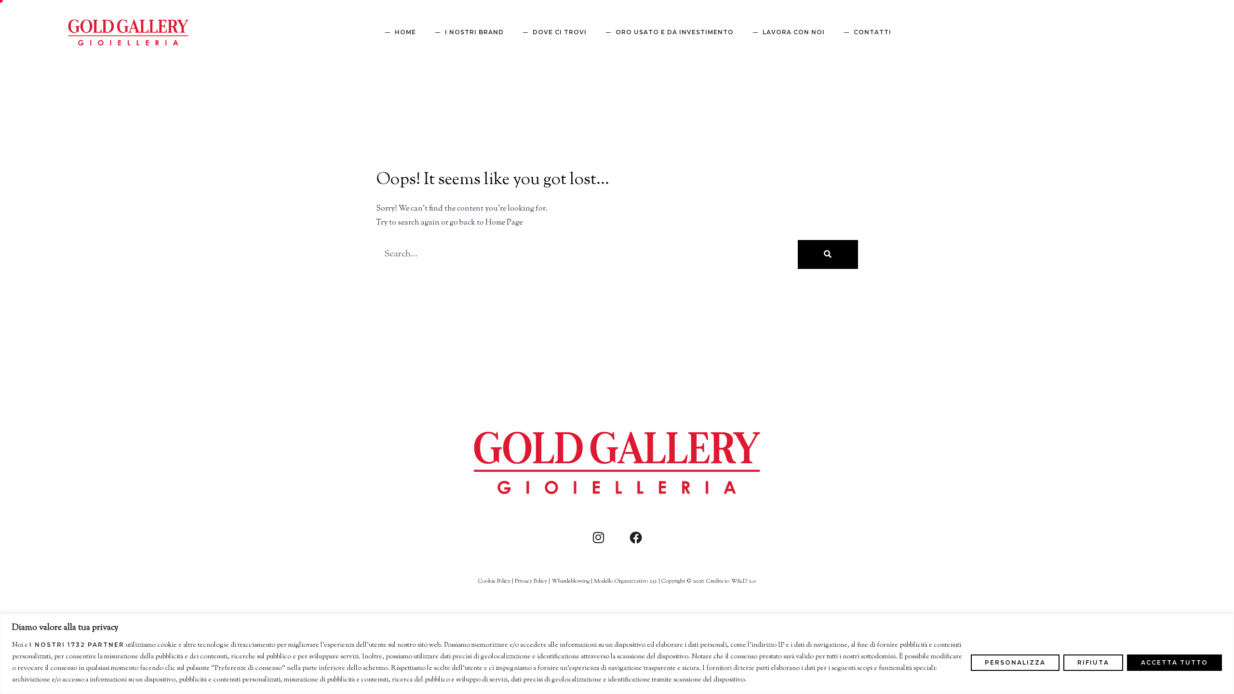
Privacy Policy (531, 581)
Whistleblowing (570, 581)
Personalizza (1015, 662)
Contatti (872, 32)
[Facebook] (636, 537)
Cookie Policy (494, 581)
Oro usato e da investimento (675, 32)
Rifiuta (1093, 662)
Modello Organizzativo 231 (625, 581)
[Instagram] (598, 537)
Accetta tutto (1174, 662)
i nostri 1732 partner (76, 644)
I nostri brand (474, 32)
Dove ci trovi (560, 32)
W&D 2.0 (743, 581)
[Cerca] (828, 254)
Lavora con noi (794, 32)
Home (405, 32)
